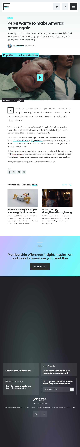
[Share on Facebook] (10, 172)
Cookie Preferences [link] (43, 407)
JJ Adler (20, 154)
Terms (33, 407)
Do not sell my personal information (63, 407)
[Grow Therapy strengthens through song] (57, 198)
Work (10, 17)
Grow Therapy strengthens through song (57, 211)
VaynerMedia (36, 140)
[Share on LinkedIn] (19, 172)
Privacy (26, 407)
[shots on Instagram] (36, 414)
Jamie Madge (19, 45)
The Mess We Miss (21, 140)
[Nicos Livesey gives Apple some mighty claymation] (23, 198)
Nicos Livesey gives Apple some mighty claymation (22, 211)
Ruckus (13, 154)
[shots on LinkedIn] (43, 414)
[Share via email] (24, 172)
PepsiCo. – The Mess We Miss (20, 55)
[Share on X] (14, 172)
